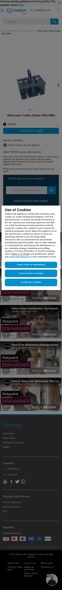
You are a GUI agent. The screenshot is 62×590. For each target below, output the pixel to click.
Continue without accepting (31, 273)
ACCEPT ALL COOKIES (31, 282)
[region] (31, 248)
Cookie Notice (20, 257)
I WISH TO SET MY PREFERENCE (31, 265)
